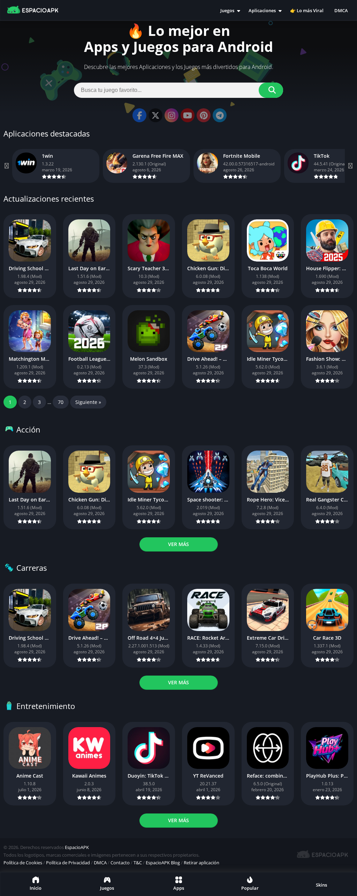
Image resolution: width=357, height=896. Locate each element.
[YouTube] (188, 115)
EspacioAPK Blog (163, 862)
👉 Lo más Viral (307, 10)
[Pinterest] (204, 115)
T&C (138, 862)
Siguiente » (88, 402)
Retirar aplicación (201, 862)
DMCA (341, 10)
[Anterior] (6, 166)
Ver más (178, 544)
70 (60, 402)
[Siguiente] (350, 166)
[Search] (271, 90)
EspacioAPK (77, 847)
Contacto (120, 862)
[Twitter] (155, 115)
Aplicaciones (262, 10)
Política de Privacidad (68, 862)
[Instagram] (171, 115)
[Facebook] (139, 115)
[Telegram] (220, 115)
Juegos (227, 10)
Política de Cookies (22, 862)
